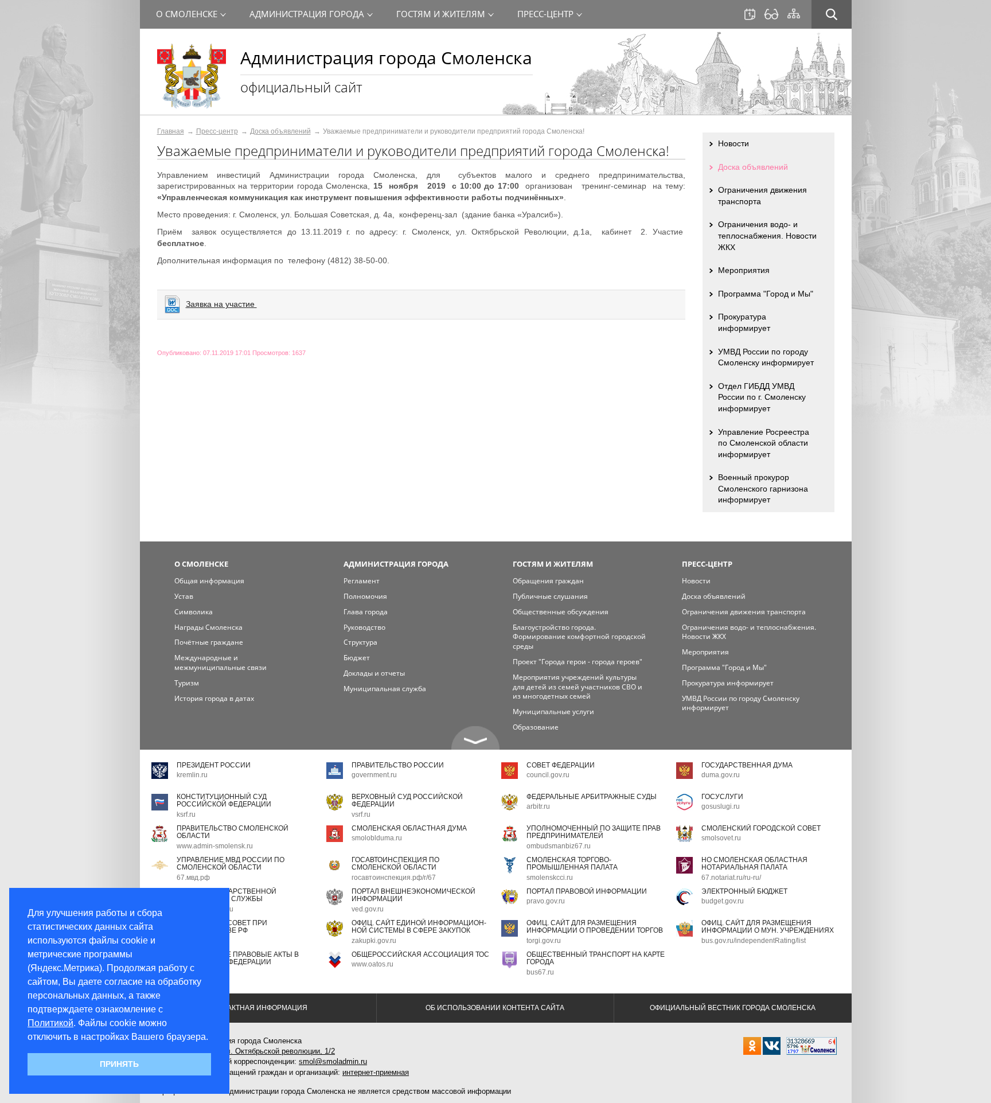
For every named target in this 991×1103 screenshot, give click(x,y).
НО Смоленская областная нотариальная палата (754, 863)
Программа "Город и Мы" (765, 293)
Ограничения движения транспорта (762, 195)
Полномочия (365, 596)
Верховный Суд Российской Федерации (407, 800)
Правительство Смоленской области (232, 832)
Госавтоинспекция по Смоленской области (395, 863)
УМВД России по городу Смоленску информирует (766, 357)
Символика (193, 612)
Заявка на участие (221, 304)
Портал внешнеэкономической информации (413, 895)
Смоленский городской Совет (761, 828)
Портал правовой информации (586, 891)
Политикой (50, 1023)
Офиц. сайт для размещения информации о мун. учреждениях (767, 926)
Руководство (364, 627)
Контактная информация (258, 1008)
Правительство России (398, 765)
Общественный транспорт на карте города (595, 958)
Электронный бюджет (744, 891)
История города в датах (214, 698)
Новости (733, 143)
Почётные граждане (208, 642)
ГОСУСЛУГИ (722, 797)
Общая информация (209, 581)
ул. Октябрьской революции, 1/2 (278, 1051)
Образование (536, 727)
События (749, 14)
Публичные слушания (550, 596)
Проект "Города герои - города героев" (577, 662)
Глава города (366, 612)
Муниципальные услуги (553, 711)
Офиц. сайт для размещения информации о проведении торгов (594, 926)
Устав (183, 596)
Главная (170, 131)
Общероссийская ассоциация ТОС (420, 954)
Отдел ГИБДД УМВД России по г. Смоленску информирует (762, 397)
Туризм (186, 683)
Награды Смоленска (208, 627)
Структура (360, 642)
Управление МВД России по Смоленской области (230, 863)
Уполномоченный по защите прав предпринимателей (593, 832)
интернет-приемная (375, 1072)
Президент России (214, 765)
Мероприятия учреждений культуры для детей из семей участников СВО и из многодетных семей (577, 686)
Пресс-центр (217, 131)
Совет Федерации (560, 765)
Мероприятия (744, 270)
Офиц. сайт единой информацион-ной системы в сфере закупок (419, 926)
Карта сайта (793, 13)
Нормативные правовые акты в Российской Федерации (238, 958)
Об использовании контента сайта (495, 1008)
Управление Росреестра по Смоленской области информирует (763, 443)
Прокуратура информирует (744, 322)
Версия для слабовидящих (771, 14)
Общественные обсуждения (560, 612)
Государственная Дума (747, 765)
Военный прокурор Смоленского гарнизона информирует (763, 488)
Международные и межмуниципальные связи (220, 662)
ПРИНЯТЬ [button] (119, 1064)
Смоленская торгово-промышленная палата (572, 863)
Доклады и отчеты (374, 673)
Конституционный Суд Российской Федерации (224, 800)
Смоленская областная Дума (409, 828)
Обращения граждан (548, 581)
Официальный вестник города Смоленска (733, 1008)
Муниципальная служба (385, 688)
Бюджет (357, 657)
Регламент (362, 581)
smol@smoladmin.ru (333, 1061)
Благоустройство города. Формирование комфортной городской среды (579, 637)
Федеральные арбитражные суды (591, 797)
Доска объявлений (280, 131)
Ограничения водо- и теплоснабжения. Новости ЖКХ (767, 235)
